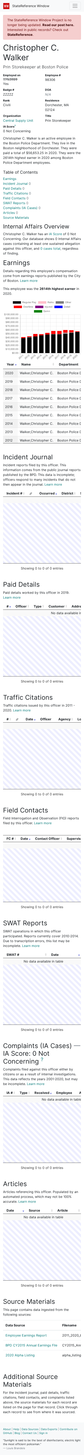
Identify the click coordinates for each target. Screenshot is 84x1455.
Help (16, 1429)
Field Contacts (16, 198)
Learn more (29, 281)
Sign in (43, 1433)
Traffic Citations (17, 193)
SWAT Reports (15, 203)
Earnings (9, 179)
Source (34, 1210)
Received (41, 1093)
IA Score (55, 234)
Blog (17, 1433)
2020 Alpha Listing (20, 1355)
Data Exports (49, 1429)
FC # (10, 839)
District (67, 493)
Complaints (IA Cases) (22, 208)
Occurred (47, 493)
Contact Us (29, 1433)
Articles (10, 213)
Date (29, 719)
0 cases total (50, 248)
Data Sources (30, 1429)
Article (62, 1210)
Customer (57, 606)
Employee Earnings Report (26, 1335)
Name (26, 364)
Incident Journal (17, 184)
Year (10, 364)
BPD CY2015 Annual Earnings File (31, 1345)
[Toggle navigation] (75, 6)
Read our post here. (58, 25)
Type (38, 606)
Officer (21, 606)
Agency (64, 719)
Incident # (14, 493)
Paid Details (13, 188)
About (7, 1429)
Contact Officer (47, 839)
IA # (10, 1093)
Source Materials (16, 218)
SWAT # (13, 955)
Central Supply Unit (18, 120)
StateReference (20, 35)
